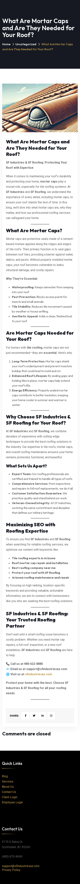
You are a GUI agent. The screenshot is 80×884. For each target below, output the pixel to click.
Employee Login (12, 802)
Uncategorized (25, 44)
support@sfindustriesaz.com (20, 866)
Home (6, 44)
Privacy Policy (11, 870)
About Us (8, 786)
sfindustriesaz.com (38, 674)
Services (7, 781)
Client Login (9, 797)
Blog (5, 776)
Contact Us (9, 792)
